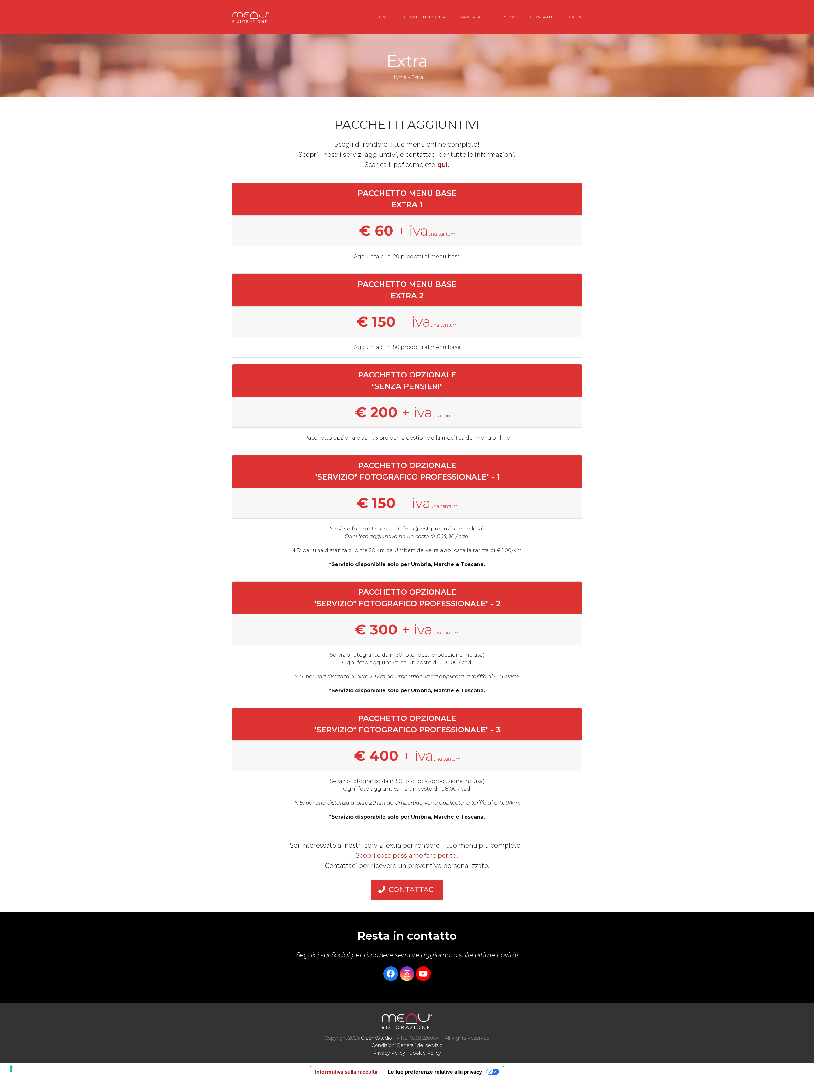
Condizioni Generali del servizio (407, 1045)
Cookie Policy (425, 1053)
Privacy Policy (389, 1053)
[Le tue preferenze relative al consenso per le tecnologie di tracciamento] (11, 1069)
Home (398, 77)
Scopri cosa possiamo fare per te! (407, 855)
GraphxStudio (376, 1038)
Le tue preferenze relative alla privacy (435, 1072)
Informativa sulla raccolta (346, 1072)
